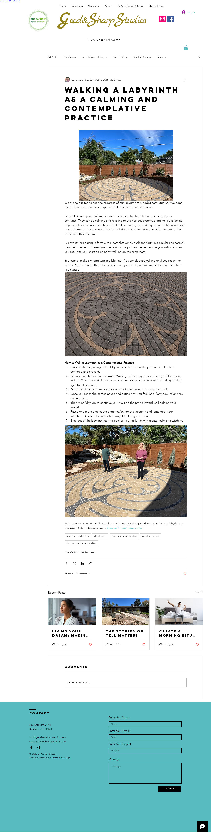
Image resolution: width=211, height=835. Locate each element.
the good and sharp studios (81, 543)
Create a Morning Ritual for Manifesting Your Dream (178, 633)
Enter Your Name (119, 717)
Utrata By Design (60, 757)
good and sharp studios (124, 536)
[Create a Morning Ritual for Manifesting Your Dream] (179, 611)
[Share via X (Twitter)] (74, 563)
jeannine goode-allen (78, 536)
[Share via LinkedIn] (82, 563)
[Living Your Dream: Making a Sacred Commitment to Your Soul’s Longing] (72, 611)
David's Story (120, 56)
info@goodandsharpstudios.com (47, 737)
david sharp (100, 536)
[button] (156, 6)
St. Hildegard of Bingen (94, 56)
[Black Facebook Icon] (31, 747)
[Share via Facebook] (66, 563)
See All (199, 592)
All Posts (52, 56)
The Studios (69, 56)
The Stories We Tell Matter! (125, 633)
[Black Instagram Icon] (38, 747)
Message (114, 759)
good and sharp (150, 536)
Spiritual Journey (142, 56)
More (160, 56)
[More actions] (185, 80)
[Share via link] (90, 563)
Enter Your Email (119, 730)
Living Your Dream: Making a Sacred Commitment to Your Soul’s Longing (71, 633)
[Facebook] (170, 19)
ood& (78, 21)
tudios (135, 21)
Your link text (5, 1)
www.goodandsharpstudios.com (47, 741)
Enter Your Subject (120, 744)
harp (105, 21)
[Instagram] (162, 19)
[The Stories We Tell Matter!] (126, 611)
